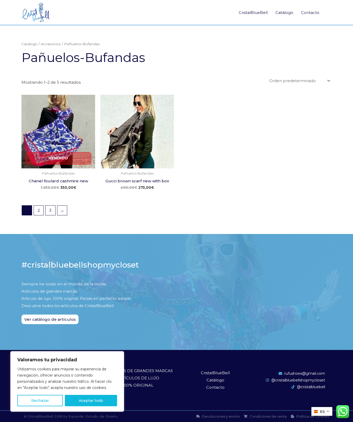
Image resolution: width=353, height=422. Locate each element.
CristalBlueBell (253, 12)
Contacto (310, 12)
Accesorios (51, 44)
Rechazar (40, 400)
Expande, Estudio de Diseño (93, 416)
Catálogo (284, 12)
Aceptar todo (91, 400)
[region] (67, 381)
